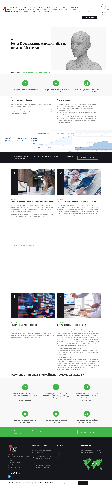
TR (35, 11)
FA (67, 9)
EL (66, 7)
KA (63, 7)
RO (74, 9)
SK (16, 11)
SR (8, 11)
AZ (15, 7)
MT (51, 9)
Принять (83, 483)
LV (38, 9)
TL (55, 7)
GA (17, 9)
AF (6, 7)
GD (6, 11)
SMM (58, 454)
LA (36, 9)
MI (53, 9)
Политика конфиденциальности (65, 483)
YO (49, 11)
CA (26, 7)
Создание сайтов (61, 458)
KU (31, 9)
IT (18, 9)
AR (11, 7)
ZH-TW (37, 7)
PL (68, 9)
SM (78, 9)
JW (21, 9)
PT (70, 9)
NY (30, 7)
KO (29, 9)
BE (19, 7)
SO (19, 11)
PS (65, 9)
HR (42, 7)
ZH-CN (33, 7)
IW (77, 7)
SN (11, 11)
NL (47, 7)
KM (27, 9)
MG (45, 9)
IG (13, 9)
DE (65, 7)
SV (27, 11)
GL (61, 7)
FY (59, 7)
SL (18, 11)
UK (37, 11)
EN (49, 7)
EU (17, 7)
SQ (8, 7)
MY (59, 9)
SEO (93, 205)
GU (68, 7)
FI (56, 7)
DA (45, 7)
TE (32, 11)
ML (49, 9)
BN (20, 7)
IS (12, 9)
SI (14, 11)
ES (21, 11)
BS (22, 7)
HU (11, 9)
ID (15, 9)
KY (33, 9)
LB (41, 9)
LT (39, 9)
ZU (51, 11)
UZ (41, 11)
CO (40, 7)
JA (19, 9)
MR (55, 9)
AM (10, 7)
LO (34, 9)
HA (72, 7)
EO (52, 7)
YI (47, 11)
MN (57, 9)
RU (75, 9)
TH (34, 11)
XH (46, 11)
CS (44, 7)
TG (28, 11)
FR (58, 7)
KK (25, 9)
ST (9, 11)
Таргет (59, 456)
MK (43, 9)
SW (25, 11)
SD (13, 11)
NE (61, 9)
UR (39, 11)
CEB (28, 7)
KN (23, 9)
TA (30, 11)
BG (24, 7)
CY (44, 11)
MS (47, 9)
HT (70, 7)
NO (63, 9)
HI (5, 9)
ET (53, 7)
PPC (58, 452)
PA (72, 9)
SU (23, 11)
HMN (8, 9)
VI (42, 11)
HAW (74, 7)
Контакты (10, 454)
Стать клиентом (89, 17)
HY (13, 7)
